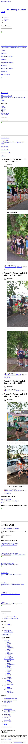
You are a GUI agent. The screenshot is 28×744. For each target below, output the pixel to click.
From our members (5, 74)
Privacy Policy (7, 716)
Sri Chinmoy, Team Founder (11, 618)
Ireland (8, 650)
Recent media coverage (9, 710)
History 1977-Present (9, 711)
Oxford (2, 112)
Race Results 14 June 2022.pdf (13, 390)
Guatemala (9, 682)
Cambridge (3, 107)
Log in (5, 724)
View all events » (5, 114)
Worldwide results (8, 632)
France (8, 645)
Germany (9, 646)
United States (10, 684)
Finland (9, 643)
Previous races (7, 630)
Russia (8, 671)
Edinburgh (3, 109)
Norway (9, 654)
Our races (6, 19)
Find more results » (14, 528)
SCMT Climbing (8, 701)
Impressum (6, 717)
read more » (8, 739)
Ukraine (9, 677)
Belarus (9, 660)
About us (6, 17)
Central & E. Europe (9, 659)
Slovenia (9, 674)
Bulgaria (9, 661)
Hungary (9, 666)
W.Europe (6, 640)
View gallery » (7, 269)
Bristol (2, 106)
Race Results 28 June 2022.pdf (13, 375)
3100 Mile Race (8, 703)
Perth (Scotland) (5, 113)
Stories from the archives (7, 56)
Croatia (8, 663)
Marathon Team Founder (7, 68)
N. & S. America (8, 678)
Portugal (9, 656)
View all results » (5, 149)
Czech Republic (11, 664)
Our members (7, 714)
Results (5, 20)
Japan (8, 687)
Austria (8, 642)
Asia (5, 685)
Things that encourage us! (7, 62)
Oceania (6, 689)
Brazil (8, 680)
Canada (9, 681)
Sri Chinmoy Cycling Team (10, 698)
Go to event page (5, 528)
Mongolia (9, 688)
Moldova (9, 670)
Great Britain (10, 647)
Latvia (8, 667)
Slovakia (9, 675)
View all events (7, 624)
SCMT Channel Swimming (10, 700)
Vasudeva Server (18, 742)
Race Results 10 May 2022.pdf (13, 490)
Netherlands (10, 653)
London (3, 110)
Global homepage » (5, 634)
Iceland (8, 649)
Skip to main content (6, 1)
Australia (9, 691)
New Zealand (10, 692)
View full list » (4, 120)
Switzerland (10, 657)
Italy (8, 652)
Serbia (8, 673)
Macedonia (9, 668)
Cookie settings (7, 721)
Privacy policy (7, 720)
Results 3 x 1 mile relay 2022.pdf (13, 267)
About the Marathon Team (10, 617)
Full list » (3, 156)
